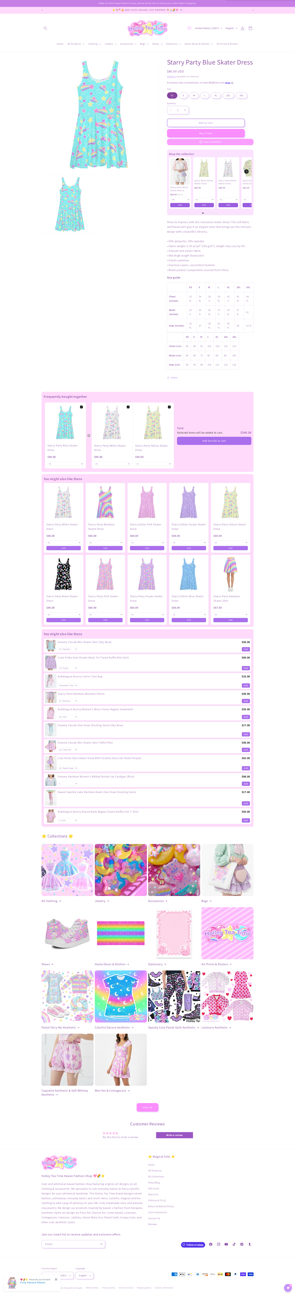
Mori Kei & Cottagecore (110, 1090)
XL (215, 95)
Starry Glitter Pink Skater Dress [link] (145, 527)
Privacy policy (108, 1287)
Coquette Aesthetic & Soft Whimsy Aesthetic (64, 1092)
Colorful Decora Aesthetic (112, 1027)
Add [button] (180, 205)
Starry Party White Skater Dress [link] (227, 182)
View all (147, 1107)
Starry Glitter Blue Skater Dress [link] (187, 598)
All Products (155, 1170)
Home (151, 1164)
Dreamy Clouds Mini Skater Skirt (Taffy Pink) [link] (85, 742)
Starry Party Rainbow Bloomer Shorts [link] (81, 693)
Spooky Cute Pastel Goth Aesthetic (171, 1027)
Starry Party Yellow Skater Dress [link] (203, 182)
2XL (228, 95)
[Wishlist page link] (189, 28)
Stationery (155, 964)
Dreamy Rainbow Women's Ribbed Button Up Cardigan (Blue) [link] (96, 776)
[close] (56, 1279)
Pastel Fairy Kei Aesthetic (58, 1027)
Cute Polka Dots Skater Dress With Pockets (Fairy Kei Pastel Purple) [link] (99, 758)
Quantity (171, 103)
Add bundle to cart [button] (214, 440)
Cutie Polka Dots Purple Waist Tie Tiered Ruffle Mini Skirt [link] (93, 657)
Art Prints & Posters (214, 964)
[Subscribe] (101, 1244)
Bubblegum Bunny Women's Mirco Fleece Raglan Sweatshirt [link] (95, 709)
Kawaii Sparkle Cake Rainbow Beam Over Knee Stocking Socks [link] (97, 792)
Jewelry (100, 901)
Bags (204, 901)
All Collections (156, 1176)
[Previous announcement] (42, 10)
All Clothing (49, 901)
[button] (45, 28)
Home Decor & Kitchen (110, 964)
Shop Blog (154, 1182)
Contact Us (154, 1218)
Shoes (45, 964)
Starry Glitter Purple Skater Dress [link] (189, 527)
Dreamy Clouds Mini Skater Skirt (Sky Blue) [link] (85, 642)
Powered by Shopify (73, 1288)
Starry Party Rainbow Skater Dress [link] (101, 527)
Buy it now (205, 133)
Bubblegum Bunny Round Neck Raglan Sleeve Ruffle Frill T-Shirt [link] (98, 811)
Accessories (156, 901)
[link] (180, 171)
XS (172, 95)
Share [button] (174, 377)
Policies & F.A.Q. (157, 1200)
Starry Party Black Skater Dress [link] (62, 598)
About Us (153, 1194)
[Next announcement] (252, 10)
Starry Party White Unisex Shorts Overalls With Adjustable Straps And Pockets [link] (179, 189)
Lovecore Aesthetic (214, 1027)
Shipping (171, 76)
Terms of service (126, 1287)
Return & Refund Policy (161, 1206)
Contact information (164, 1287)
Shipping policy (144, 1287)
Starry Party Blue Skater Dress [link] (62, 448)
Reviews (152, 1224)
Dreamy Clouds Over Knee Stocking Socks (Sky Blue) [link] (90, 725)
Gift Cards (153, 1188)
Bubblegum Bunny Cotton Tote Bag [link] (80, 676)
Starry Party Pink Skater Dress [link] (103, 598)
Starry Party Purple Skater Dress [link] (146, 598)
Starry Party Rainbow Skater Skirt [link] (226, 598)
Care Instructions (157, 1212)
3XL (242, 95)
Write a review (174, 1135)
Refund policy (92, 1287)
